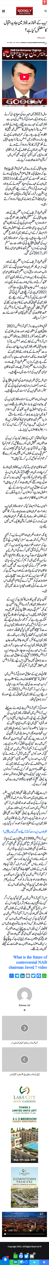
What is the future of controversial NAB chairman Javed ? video (28, 962)
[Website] (24, 1010)
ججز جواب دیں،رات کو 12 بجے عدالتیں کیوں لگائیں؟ (25, 831)
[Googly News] (24, 11)
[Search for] (45, 12)
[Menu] (3, 12)
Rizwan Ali (24, 1005)
